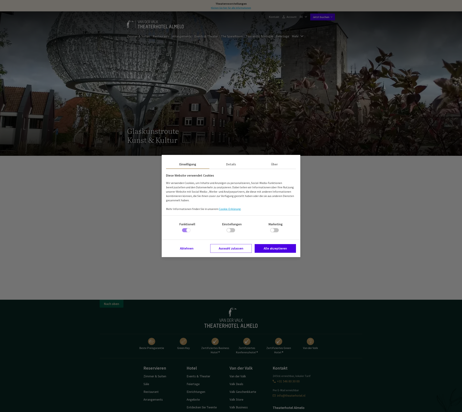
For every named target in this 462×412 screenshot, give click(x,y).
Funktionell (187, 224)
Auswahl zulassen (231, 248)
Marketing (276, 224)
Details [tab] (231, 164)
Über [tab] (274, 164)
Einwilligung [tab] (187, 164)
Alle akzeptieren (275, 248)
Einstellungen (232, 224)
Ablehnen (186, 248)
